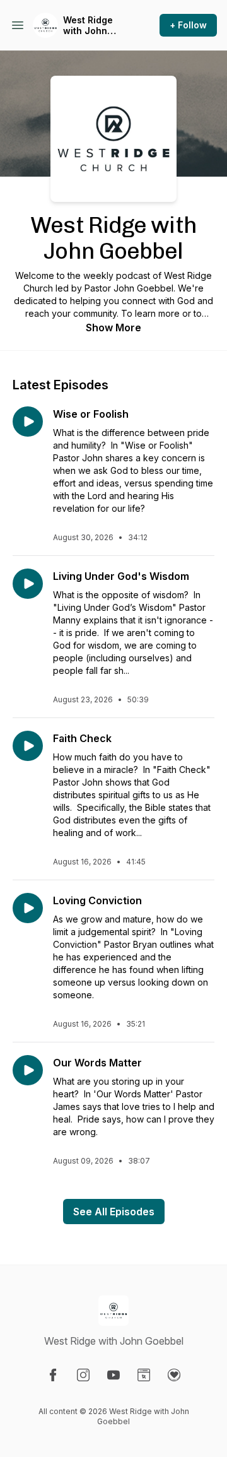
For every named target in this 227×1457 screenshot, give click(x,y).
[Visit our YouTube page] (113, 1375)
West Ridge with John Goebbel (88, 26)
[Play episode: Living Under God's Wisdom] (28, 584)
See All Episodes (113, 1211)
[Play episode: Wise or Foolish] (28, 421)
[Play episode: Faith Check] (28, 746)
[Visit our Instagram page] (83, 1375)
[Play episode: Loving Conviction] (28, 908)
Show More (113, 327)
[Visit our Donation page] (174, 1375)
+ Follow (188, 25)
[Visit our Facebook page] (53, 1375)
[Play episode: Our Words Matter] (28, 1070)
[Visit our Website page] (143, 1375)
